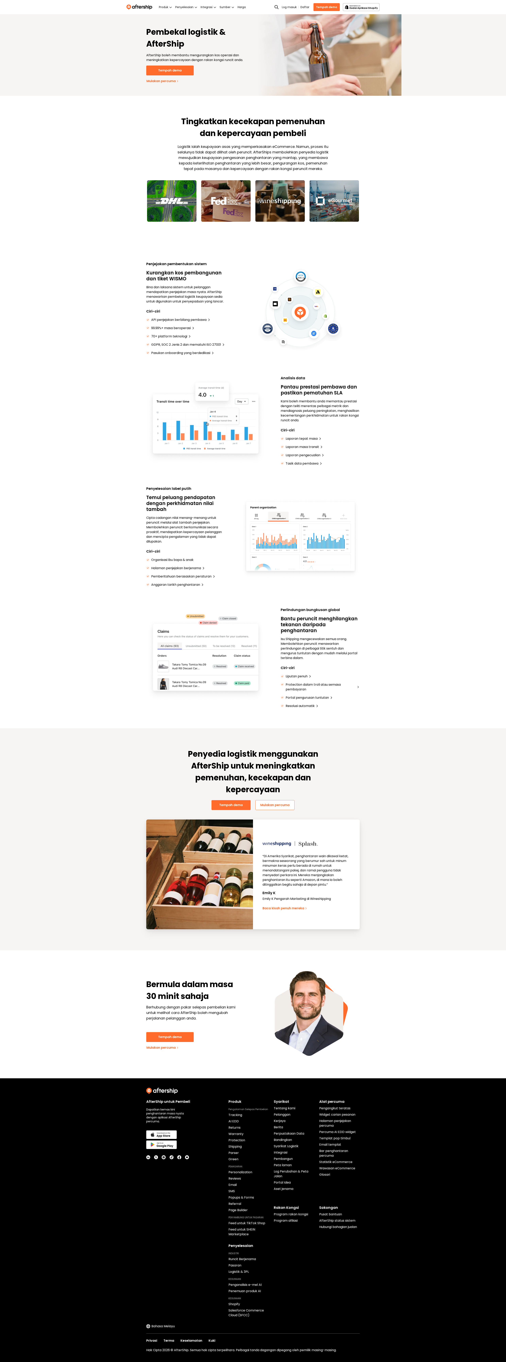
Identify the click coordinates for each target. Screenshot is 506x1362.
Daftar (304, 7)
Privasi (151, 1340)
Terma (168, 1340)
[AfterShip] (140, 7)
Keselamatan (191, 1340)
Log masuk (289, 7)
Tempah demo (326, 7)
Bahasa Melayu (163, 1326)
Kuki (212, 1340)
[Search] (276, 7)
